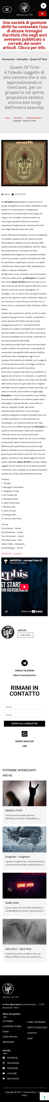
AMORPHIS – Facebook (11, 553)
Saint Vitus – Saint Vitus (18, 948)
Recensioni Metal (34, 118)
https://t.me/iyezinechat (24, 675)
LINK (24, 746)
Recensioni (18, 118)
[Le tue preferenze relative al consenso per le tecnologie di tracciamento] (44, 1097)
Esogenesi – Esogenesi (17, 856)
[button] (7, 10)
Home (7, 118)
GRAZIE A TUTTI (13, 810)
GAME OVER (12, 902)
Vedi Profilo (25, 635)
